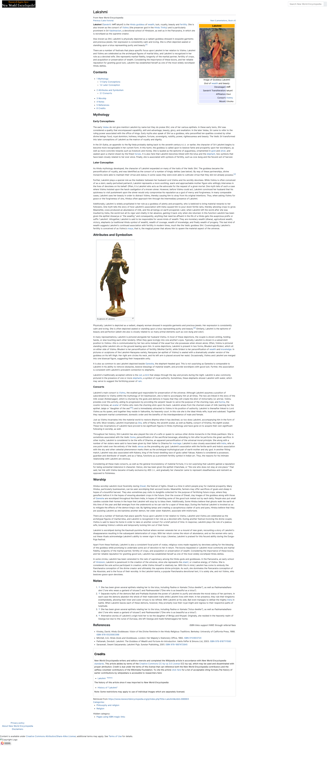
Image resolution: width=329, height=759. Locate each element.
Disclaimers (17, 729)
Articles (43, 4)
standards (99, 663)
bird (147, 375)
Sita (140, 422)
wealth (215, 83)
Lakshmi (102, 678)
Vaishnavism (115, 30)
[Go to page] (325, 4)
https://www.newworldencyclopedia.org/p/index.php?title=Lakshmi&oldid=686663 (148, 699)
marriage (177, 443)
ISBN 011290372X (192, 638)
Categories (98, 702)
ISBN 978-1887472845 (177, 644)
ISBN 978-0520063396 (108, 634)
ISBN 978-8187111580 (220, 641)
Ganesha (149, 363)
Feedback (66, 4)
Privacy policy (17, 723)
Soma (133, 437)
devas (141, 446)
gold (213, 150)
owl (140, 375)
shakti (185, 562)
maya (130, 228)
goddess (140, 24)
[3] (194, 328)
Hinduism (100, 562)
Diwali (143, 486)
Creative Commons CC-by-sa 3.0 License (159, 663)
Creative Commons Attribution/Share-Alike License (51, 736)
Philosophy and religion (108, 705)
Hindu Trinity (160, 27)
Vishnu (229, 97)
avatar (116, 405)
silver (223, 150)
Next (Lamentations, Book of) (223, 20)
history (109, 678)
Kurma (222, 402)
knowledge (226, 349)
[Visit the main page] (18, 3)
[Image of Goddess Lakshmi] (217, 53)
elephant (211, 154)
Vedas (106, 127)
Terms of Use (115, 736)
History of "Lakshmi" (108, 687)
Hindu (133, 24)
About (54, 4)
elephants (137, 378)
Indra (223, 443)
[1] (146, 45)
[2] (235, 174)
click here (176, 670)
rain (140, 381)
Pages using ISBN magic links (111, 716)
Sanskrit (107, 24)
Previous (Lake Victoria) (103, 20)
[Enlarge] (133, 318)
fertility (183, 24)
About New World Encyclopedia (17, 726)
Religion (100, 708)
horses (138, 154)
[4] (131, 408)
